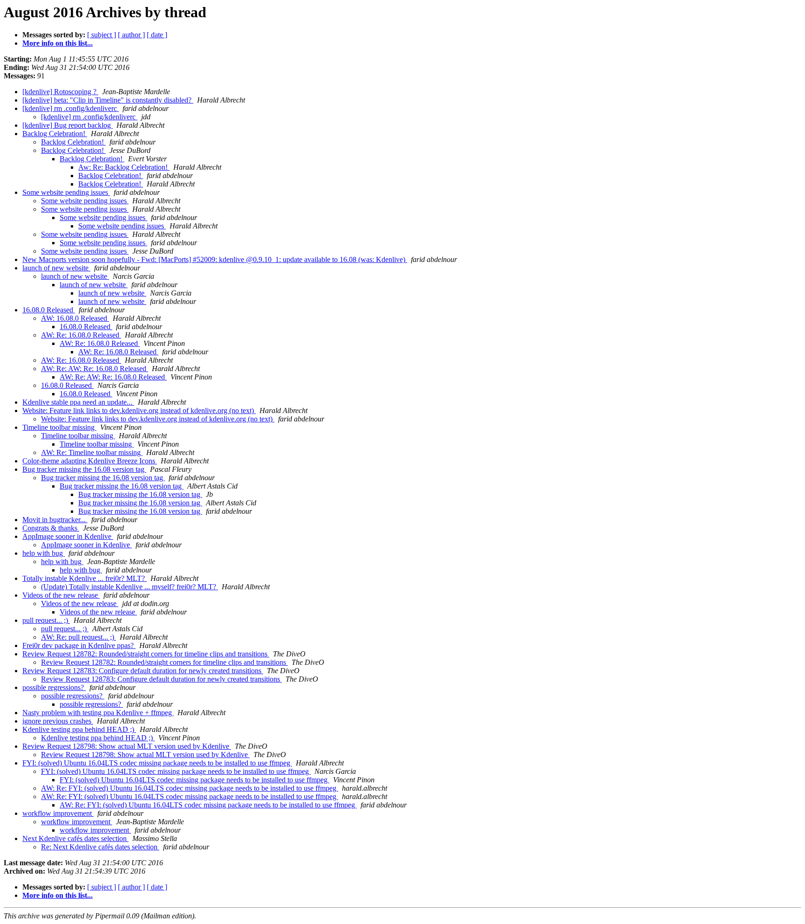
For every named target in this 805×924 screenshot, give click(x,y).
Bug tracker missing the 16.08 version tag (84, 469)
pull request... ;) (46, 620)
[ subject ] (101, 35)
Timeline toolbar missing (59, 427)
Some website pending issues (66, 192)
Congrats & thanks (50, 528)
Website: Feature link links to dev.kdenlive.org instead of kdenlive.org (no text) (139, 410)
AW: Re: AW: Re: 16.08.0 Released (94, 368)
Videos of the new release (61, 595)
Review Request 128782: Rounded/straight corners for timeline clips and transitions (145, 654)
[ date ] (157, 35)
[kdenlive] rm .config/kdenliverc (70, 108)
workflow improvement (58, 813)
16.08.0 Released (48, 310)
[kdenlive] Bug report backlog (67, 125)
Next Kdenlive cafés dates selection (75, 838)
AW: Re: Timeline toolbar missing (92, 452)
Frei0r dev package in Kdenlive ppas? (79, 645)
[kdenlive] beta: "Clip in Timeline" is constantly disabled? (107, 100)
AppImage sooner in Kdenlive (67, 536)
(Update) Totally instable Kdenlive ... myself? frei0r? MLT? (129, 587)
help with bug (43, 553)
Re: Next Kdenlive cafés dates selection (100, 847)
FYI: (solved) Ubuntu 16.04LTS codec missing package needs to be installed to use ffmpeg (157, 763)
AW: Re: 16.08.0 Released (81, 335)
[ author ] (131, 35)
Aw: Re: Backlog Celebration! (124, 167)
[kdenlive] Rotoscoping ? (60, 92)
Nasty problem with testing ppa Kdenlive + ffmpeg (98, 713)
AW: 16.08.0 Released (75, 318)
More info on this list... (57, 43)
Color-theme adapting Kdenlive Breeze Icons (89, 461)
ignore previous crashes (57, 721)
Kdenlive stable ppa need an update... (78, 402)
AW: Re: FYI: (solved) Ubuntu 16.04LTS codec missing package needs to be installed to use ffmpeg (189, 788)
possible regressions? (54, 687)
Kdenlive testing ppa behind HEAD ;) (79, 729)
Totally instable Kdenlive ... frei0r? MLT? (84, 578)
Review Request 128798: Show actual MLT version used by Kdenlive (126, 746)
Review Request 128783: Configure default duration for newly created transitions (142, 671)
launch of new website (56, 268)
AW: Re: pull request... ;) (78, 637)
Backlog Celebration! (54, 134)
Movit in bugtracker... (55, 520)
